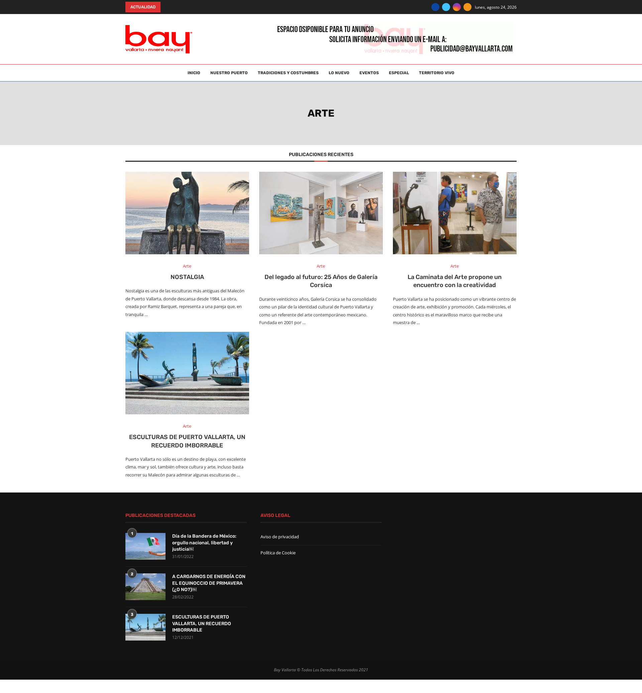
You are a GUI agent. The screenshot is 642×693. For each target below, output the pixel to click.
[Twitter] (446, 7)
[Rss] (467, 7)
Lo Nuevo (339, 73)
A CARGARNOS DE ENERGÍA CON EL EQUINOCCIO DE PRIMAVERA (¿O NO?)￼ (208, 583)
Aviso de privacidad (279, 537)
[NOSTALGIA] (187, 213)
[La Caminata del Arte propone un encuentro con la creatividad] (455, 213)
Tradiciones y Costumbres (288, 73)
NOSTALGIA (187, 277)
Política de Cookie (278, 553)
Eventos (369, 73)
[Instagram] (457, 7)
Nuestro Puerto (229, 73)
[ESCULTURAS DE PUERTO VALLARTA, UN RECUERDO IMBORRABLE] (187, 373)
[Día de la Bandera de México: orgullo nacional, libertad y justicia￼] (145, 546)
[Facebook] (435, 7)
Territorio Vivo (436, 73)
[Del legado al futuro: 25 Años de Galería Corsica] (321, 213)
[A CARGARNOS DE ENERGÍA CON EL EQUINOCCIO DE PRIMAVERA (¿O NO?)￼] (145, 586)
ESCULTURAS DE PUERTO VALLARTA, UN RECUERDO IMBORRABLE (201, 623)
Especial (399, 73)
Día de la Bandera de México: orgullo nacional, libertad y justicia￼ (204, 542)
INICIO (194, 73)
